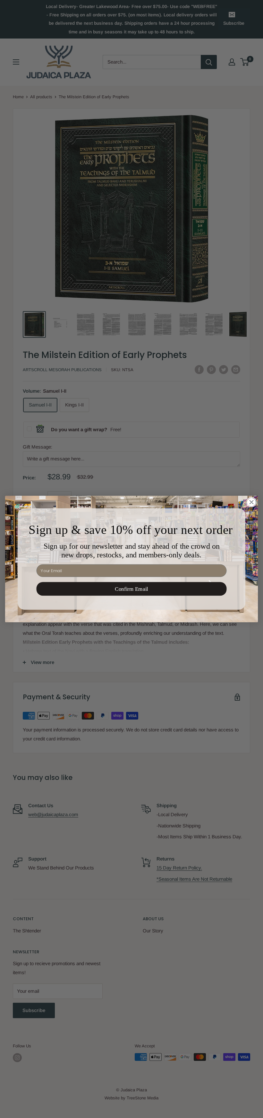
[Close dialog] (251, 502)
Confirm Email (131, 589)
